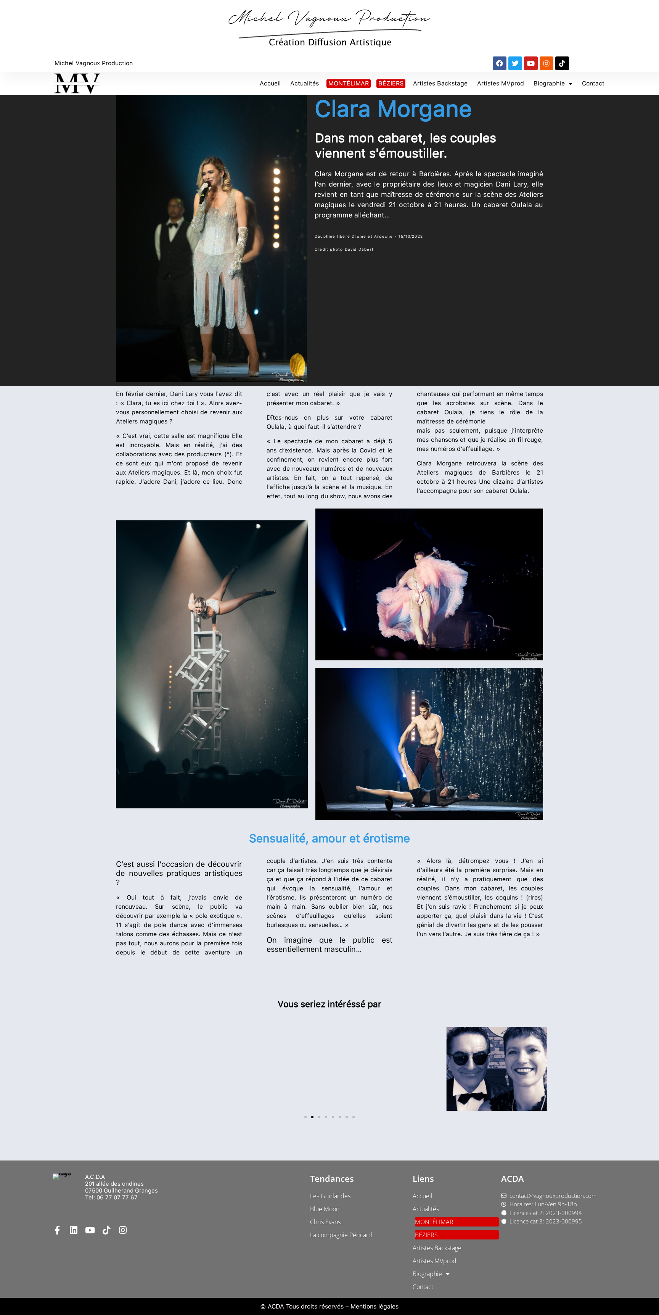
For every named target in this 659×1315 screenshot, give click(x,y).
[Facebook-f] (57, 1230)
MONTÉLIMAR (348, 83)
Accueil (270, 83)
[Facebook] (499, 63)
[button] (305, 1117)
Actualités (304, 83)
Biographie (549, 83)
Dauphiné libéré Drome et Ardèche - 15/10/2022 (369, 236)
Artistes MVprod (500, 83)
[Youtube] (531, 63)
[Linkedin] (73, 1230)
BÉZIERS (390, 83)
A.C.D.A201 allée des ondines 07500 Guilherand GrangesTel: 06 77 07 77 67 (121, 1187)
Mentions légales (374, 1306)
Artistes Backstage (440, 83)
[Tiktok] (562, 63)
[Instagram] (546, 63)
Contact (593, 83)
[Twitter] (515, 63)
